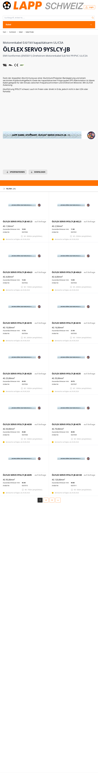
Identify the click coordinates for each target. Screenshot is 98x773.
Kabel (21, 32)
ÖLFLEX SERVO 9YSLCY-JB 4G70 (66, 424)
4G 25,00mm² (9, 378)
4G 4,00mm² (8, 277)
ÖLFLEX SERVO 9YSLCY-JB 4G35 (66, 374)
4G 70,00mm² (58, 429)
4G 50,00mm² (9, 429)
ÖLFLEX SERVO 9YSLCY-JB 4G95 (17, 475)
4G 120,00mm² (58, 480)
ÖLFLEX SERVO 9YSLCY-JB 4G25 (17, 374)
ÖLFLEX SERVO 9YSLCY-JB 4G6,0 (66, 272)
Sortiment (12, 32)
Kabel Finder (30, 32)
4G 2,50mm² (57, 226)
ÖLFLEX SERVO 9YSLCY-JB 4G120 (67, 475)
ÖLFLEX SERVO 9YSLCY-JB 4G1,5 (17, 221)
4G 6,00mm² (57, 277)
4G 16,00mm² (58, 327)
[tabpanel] (49, 135)
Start (4, 32)
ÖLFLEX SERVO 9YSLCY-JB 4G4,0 (17, 272)
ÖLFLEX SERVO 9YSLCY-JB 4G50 (17, 424)
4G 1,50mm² (8, 226)
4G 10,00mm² (9, 327)
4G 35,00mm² (58, 378)
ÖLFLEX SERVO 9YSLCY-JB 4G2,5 (66, 221)
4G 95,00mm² (9, 480)
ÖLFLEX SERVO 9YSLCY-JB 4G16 (66, 323)
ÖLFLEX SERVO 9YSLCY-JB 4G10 (17, 323)
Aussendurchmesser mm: (11, 229)
